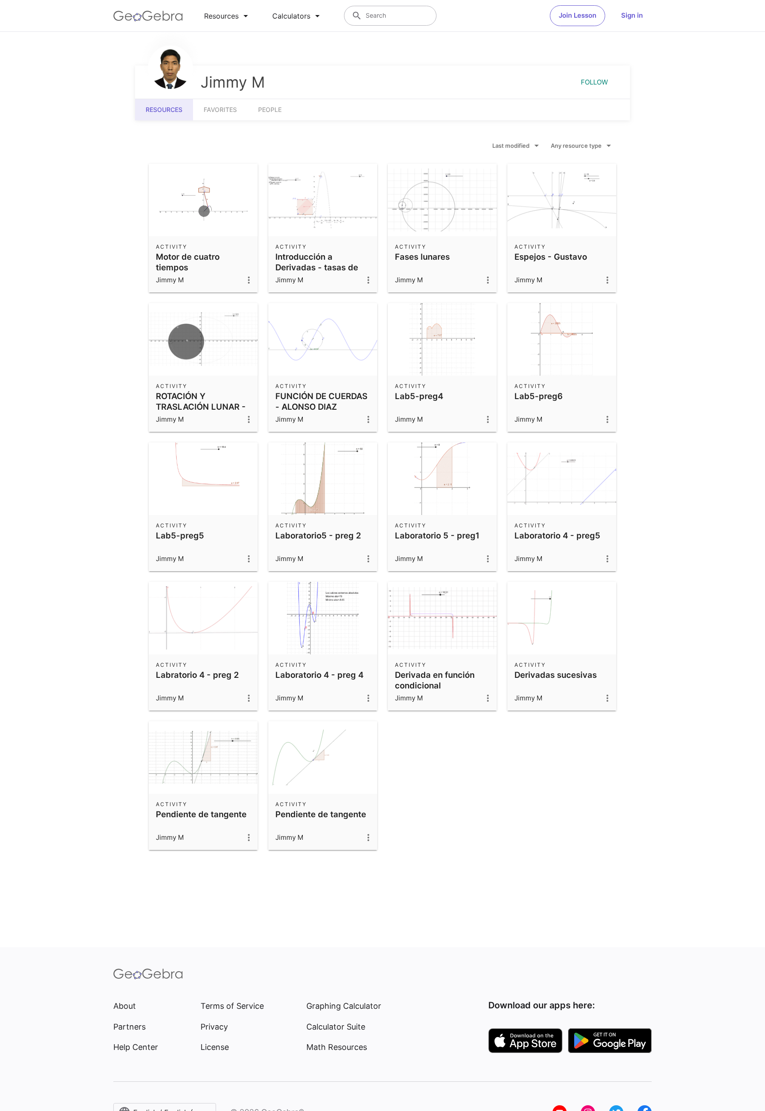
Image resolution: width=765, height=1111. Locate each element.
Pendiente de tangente (201, 814)
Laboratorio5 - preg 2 (318, 535)
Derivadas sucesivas (555, 675)
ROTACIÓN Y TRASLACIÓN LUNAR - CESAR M (201, 406)
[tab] (227, 16)
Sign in (632, 15)
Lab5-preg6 (538, 396)
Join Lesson (577, 15)
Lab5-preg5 (180, 535)
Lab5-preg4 (419, 396)
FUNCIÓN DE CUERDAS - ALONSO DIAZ (321, 401)
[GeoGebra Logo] (148, 16)
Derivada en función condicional (435, 680)
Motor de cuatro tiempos (188, 262)
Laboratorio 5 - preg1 (437, 535)
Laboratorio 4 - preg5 (557, 535)
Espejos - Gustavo (550, 256)
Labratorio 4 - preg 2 (197, 675)
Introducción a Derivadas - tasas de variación (316, 267)
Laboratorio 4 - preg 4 (319, 675)
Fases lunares (422, 256)
